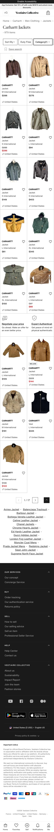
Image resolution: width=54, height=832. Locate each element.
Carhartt (17, 21)
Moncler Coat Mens (25, 542)
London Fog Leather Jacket (25, 539)
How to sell (11, 621)
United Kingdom (19, 814)
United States (32, 814)
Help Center (11, 651)
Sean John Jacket (25, 550)
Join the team (12, 684)
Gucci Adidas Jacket (25, 535)
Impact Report (12, 680)
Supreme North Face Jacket (27, 554)
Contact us (10, 655)
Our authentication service (19, 602)
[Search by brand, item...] (6, 12)
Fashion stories (13, 689)
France (8, 814)
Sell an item (11, 631)
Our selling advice (14, 626)
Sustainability (12, 675)
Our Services (12, 572)
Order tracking (12, 597)
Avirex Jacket (11, 509)
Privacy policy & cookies (25, 735)
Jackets (47, 21)
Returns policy (12, 606)
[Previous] (19, 500)
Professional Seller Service (19, 635)
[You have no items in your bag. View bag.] (48, 13)
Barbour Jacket (25, 513)
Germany (42, 814)
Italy (30, 816)
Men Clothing (32, 21)
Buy (7, 592)
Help (7, 645)
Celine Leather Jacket (25, 520)
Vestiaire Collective (17, 665)
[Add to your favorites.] (23, 85)
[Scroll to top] (47, 500)
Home (6, 21)
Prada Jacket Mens (14, 546)
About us (9, 670)
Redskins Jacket (38, 546)
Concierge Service (15, 582)
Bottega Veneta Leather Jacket (25, 517)
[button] (48, 13)
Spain (24, 816)
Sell (7, 616)
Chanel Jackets (25, 524)
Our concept (11, 577)
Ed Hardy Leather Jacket (25, 531)
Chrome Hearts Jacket (25, 528)
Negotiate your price (13, 324)
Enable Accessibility (26, 1)
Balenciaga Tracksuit (35, 509)
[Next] (35, 500)
